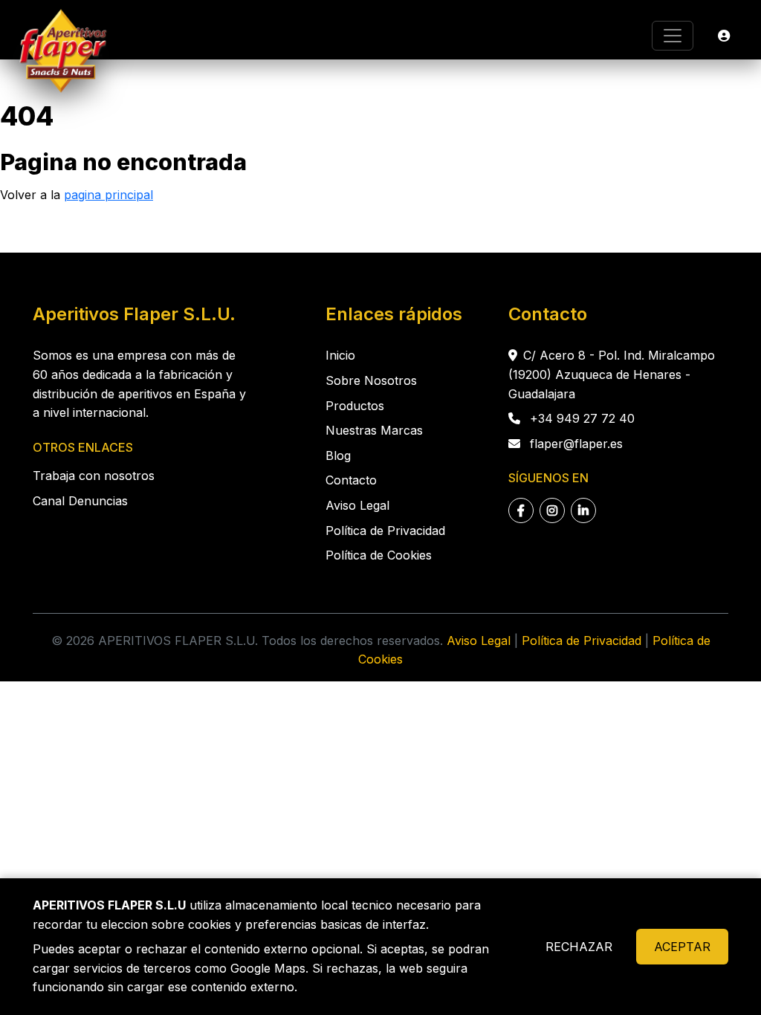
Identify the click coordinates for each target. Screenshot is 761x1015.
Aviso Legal (357, 505)
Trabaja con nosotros (94, 475)
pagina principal (108, 194)
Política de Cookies (379, 555)
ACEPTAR (682, 946)
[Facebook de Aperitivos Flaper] (521, 510)
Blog (338, 455)
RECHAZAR (578, 946)
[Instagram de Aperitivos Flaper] (552, 510)
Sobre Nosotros (371, 380)
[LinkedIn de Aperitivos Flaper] (583, 510)
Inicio (340, 355)
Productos (355, 405)
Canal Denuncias (80, 500)
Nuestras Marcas (374, 430)
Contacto (351, 480)
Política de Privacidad (385, 530)
